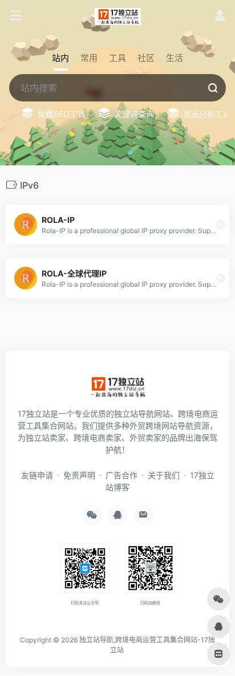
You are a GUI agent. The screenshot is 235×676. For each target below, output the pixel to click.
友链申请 (37, 475)
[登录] (220, 17)
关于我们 (164, 475)
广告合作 (121, 475)
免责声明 (79, 475)
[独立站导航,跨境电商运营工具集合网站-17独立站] (118, 16)
